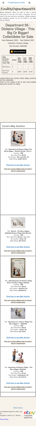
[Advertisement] (18, 104)
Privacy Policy (4, 419)
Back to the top (18, 408)
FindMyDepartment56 (16, 2)
